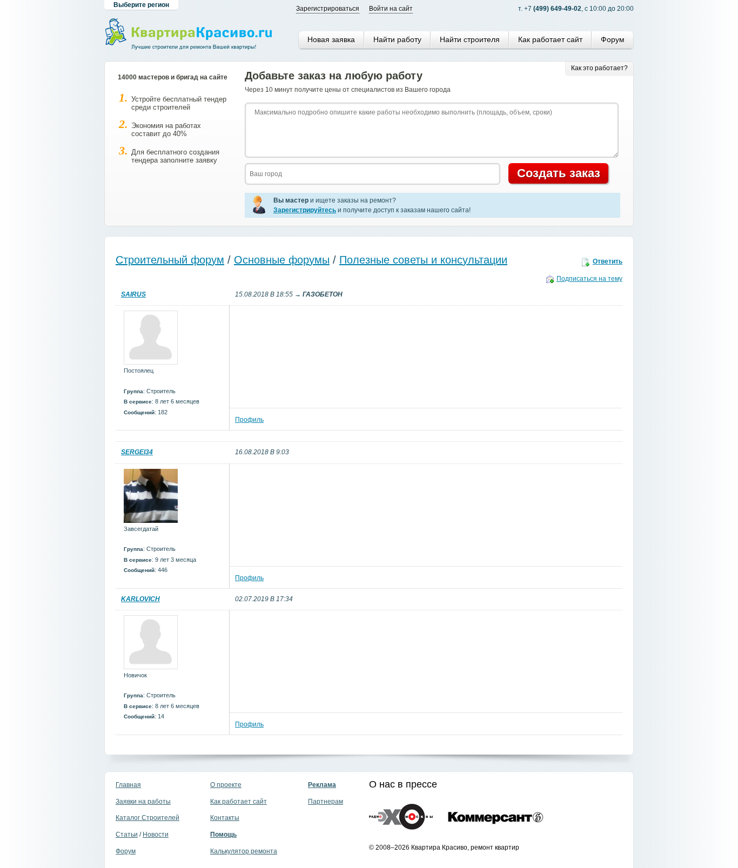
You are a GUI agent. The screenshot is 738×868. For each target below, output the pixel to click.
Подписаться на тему (589, 278)
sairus (133, 294)
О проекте (225, 785)
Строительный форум (170, 260)
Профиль (249, 419)
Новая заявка (331, 39)
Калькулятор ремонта (243, 851)
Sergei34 (137, 452)
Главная (128, 785)
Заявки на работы (143, 801)
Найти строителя (470, 39)
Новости (156, 834)
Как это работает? (599, 68)
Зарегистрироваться (327, 8)
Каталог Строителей (147, 818)
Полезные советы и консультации (423, 260)
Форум (613, 39)
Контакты (224, 818)
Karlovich (140, 599)
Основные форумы (282, 260)
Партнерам (325, 801)
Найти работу (397, 39)
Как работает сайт (550, 39)
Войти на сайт (391, 8)
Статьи (127, 834)
